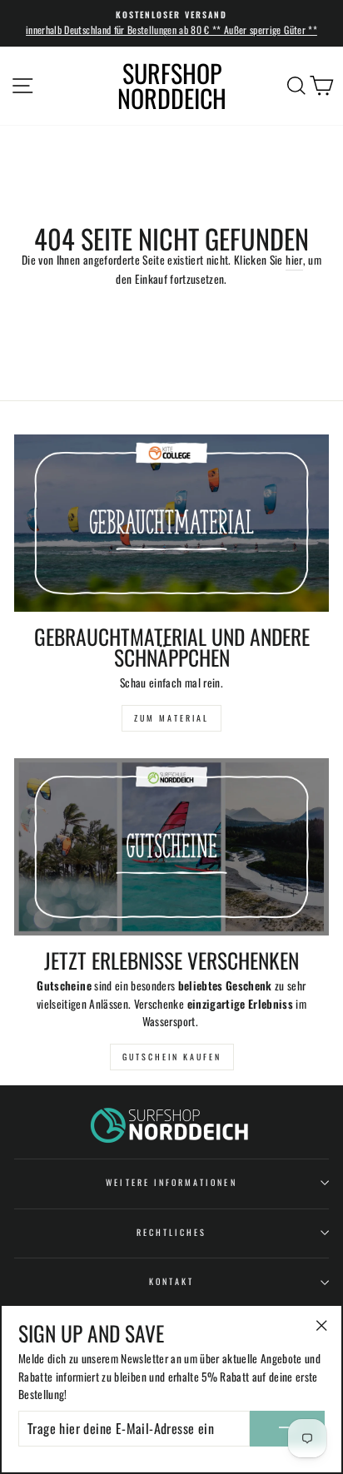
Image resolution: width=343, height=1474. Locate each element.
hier (294, 259)
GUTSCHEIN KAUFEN (171, 1056)
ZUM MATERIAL (171, 718)
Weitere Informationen (171, 1182)
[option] (171, 23)
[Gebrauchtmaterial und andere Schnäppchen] (171, 523)
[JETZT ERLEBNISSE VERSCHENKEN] (171, 847)
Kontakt (171, 1281)
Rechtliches (172, 1232)
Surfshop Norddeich (171, 86)
